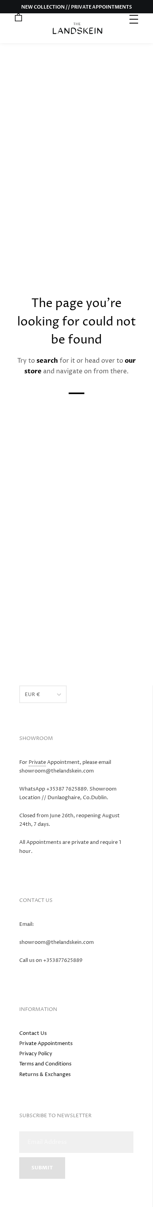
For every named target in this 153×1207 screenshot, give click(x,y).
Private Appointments (46, 1043)
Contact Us (33, 1033)
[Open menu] (134, 18)
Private (37, 762)
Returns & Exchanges (45, 1074)
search (47, 360)
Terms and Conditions (45, 1063)
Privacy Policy (35, 1053)
